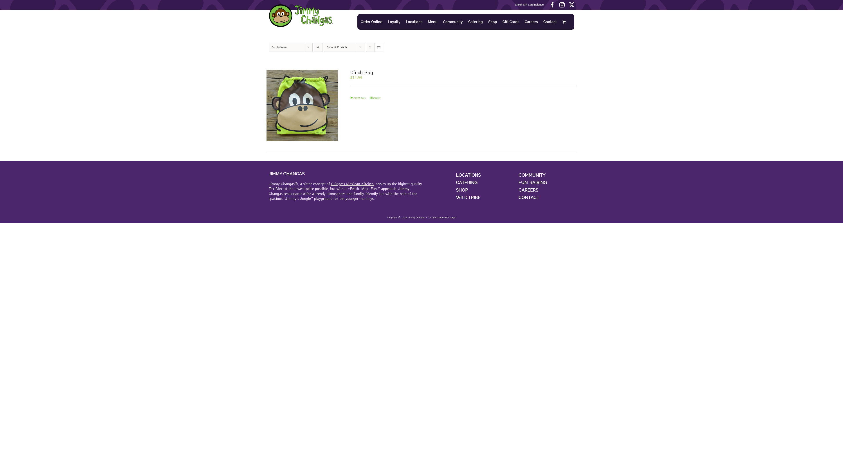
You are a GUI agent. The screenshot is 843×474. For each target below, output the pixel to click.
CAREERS (528, 190)
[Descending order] (318, 47)
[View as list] (379, 47)
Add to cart (359, 97)
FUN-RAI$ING (533, 182)
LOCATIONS (468, 175)
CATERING (466, 182)
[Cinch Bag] (302, 105)
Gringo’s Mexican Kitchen (352, 183)
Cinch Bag (361, 72)
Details (376, 97)
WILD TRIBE (468, 197)
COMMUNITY (532, 175)
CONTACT (529, 197)
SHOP (462, 190)
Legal (453, 217)
